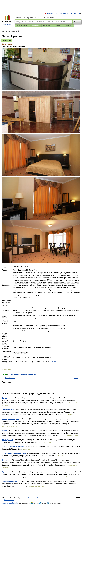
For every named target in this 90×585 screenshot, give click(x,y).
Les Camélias (10, 378)
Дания (4, 430)
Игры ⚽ (68, 25)
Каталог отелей (22, 25)
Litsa (76, 378)
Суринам (5, 472)
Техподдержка (32, 498)
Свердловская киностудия (13, 446)
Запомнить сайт (52, 13)
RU (79, 13)
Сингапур (5, 460)
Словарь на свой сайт (68, 13)
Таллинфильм (8, 409)
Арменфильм (7, 440)
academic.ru (7, 24)
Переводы (46, 25)
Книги (58, 25)
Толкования (35, 25)
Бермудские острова (10, 419)
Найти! (76, 22)
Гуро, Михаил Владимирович (14, 453)
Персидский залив (9, 481)
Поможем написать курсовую (23, 374)
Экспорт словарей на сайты (10, 503)
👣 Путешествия (9, 499)
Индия (4, 398)
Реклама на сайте (42, 498)
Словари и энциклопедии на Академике (34, 17)
